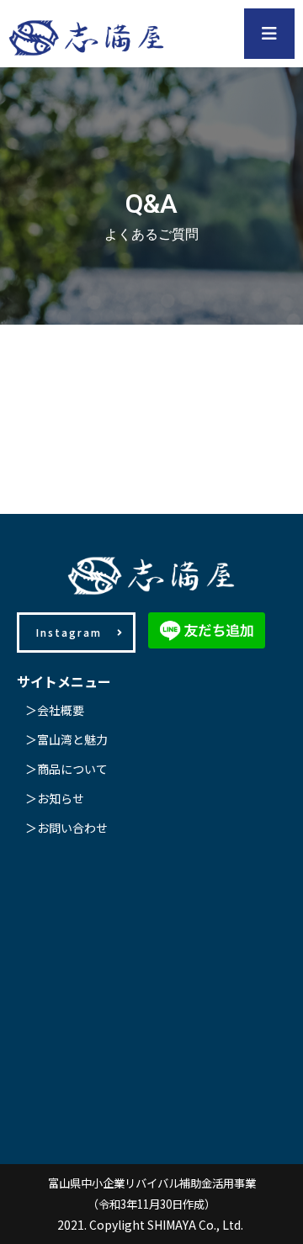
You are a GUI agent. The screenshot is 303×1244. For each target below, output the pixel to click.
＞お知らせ (54, 798)
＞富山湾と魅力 (66, 739)
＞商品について (66, 768)
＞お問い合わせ (66, 827)
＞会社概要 (54, 709)
